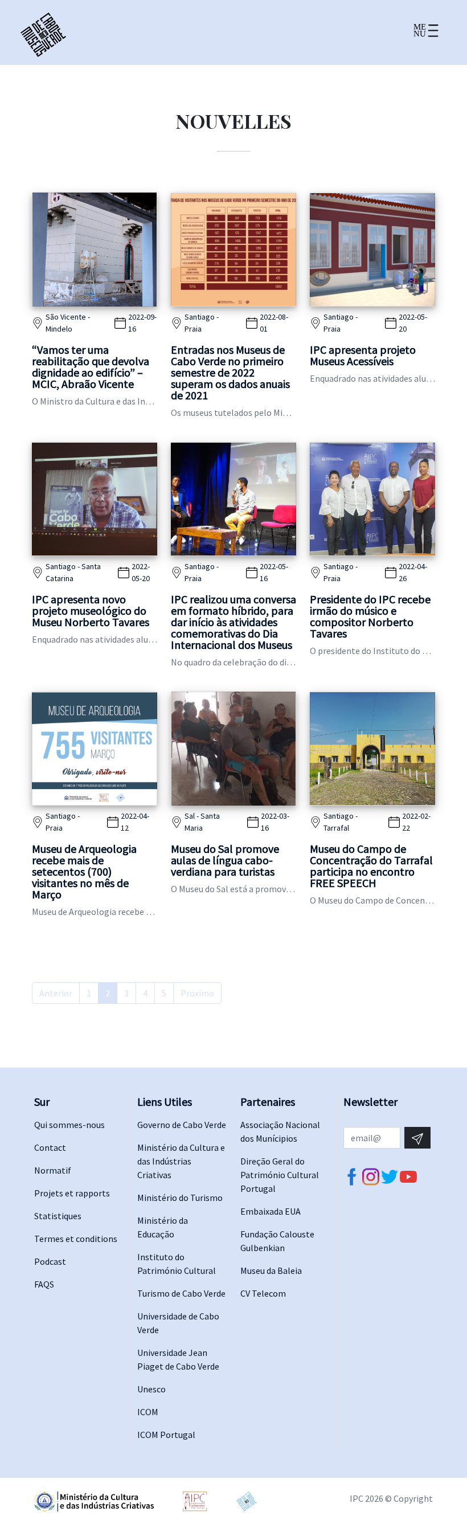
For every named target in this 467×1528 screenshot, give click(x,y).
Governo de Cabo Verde (181, 1124)
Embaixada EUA (270, 1211)
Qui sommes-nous (69, 1124)
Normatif (52, 1170)
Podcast (50, 1261)
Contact (50, 1147)
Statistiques (57, 1215)
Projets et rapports (72, 1193)
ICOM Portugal (166, 1434)
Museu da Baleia (271, 1270)
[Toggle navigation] (425, 35)
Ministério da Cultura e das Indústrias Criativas (181, 1161)
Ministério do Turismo (180, 1197)
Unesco (151, 1389)
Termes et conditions (75, 1238)
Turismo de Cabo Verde (181, 1293)
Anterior (55, 993)
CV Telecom (263, 1293)
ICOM (147, 1411)
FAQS (44, 1284)
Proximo (197, 993)
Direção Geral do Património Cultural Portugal (279, 1174)
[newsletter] (417, 1138)
